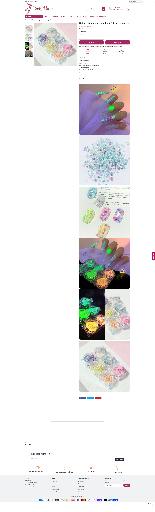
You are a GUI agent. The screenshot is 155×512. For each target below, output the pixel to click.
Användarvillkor (55, 489)
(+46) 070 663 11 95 (118, 9)
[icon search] (103, 9)
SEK (36, 1)
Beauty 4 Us (81, 496)
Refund (53, 486)
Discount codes (81, 484)
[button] (29, 23)
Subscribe (127, 485)
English (133, 1)
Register (30, 1)
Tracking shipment (101, 16)
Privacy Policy (55, 481)
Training (91, 16)
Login (26, 1)
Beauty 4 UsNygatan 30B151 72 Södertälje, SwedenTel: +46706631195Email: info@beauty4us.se (31, 482)
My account (81, 481)
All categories (54, 16)
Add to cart (91, 42)
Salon (76, 16)
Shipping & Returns (56, 484)
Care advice (81, 489)
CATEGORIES (29, 16)
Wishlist (70, 16)
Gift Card (62, 16)
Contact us (83, 16)
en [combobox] (51, 453)
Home (46, 16)
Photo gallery (81, 486)
